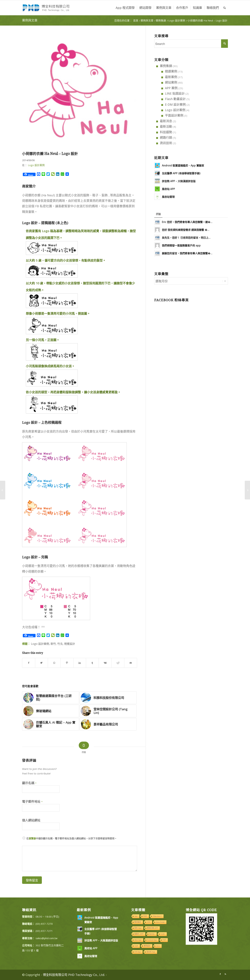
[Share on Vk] (105, 663)
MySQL (152, 934)
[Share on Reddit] (118, 663)
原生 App (137, 928)
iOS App (137, 952)
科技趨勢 (166, 132)
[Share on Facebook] (28, 663)
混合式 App (150, 952)
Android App (152, 940)
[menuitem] (125, 7)
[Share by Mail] (130, 663)
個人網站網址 (31, 820)
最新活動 (166, 126)
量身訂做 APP (152, 928)
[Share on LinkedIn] (79, 663)
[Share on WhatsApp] (54, 663)
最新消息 (166, 121)
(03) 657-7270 (44, 923)
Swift (136, 946)
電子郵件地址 (32, 801)
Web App (137, 940)
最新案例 (171, 77)
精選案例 (171, 71)
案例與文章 (29, 20)
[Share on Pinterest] (67, 663)
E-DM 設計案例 (175, 104)
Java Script (160, 922)
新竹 (53, 644)
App (136, 916)
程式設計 (137, 922)
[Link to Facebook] (220, 974)
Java (158, 946)
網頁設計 (147, 946)
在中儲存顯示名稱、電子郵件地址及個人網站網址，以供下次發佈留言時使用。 (71, 838)
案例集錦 (166, 66)
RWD (145, 916)
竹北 (60, 644)
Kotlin (163, 934)
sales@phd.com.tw (46, 938)
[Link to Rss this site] (225, 974)
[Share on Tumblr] (92, 663)
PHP (164, 940)
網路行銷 (166, 137)
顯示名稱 (29, 783)
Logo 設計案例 (36, 165)
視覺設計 (69, 644)
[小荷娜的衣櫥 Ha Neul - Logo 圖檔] (79, 91)
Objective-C (157, 916)
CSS (148, 922)
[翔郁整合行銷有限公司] (247, 490)
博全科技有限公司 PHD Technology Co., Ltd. (74, 975)
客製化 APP (139, 934)
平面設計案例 (174, 115)
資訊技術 (166, 143)
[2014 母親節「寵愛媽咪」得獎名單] (2, 490)
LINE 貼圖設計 (175, 93)
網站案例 (171, 82)
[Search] (224, 7)
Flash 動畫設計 (175, 99)
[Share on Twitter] (41, 663)
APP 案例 (171, 88)
